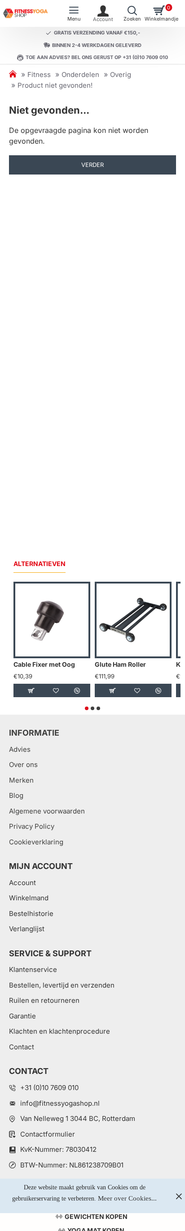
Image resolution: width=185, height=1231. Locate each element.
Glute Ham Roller (120, 664)
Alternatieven (39, 563)
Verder (92, 164)
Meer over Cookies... (127, 1198)
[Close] (178, 1196)
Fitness (39, 74)
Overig (120, 74)
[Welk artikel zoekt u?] (132, 13)
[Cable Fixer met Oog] (51, 620)
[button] (31, 690)
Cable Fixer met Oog (44, 664)
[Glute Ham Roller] (133, 620)
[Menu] (73, 13)
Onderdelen (80, 74)
